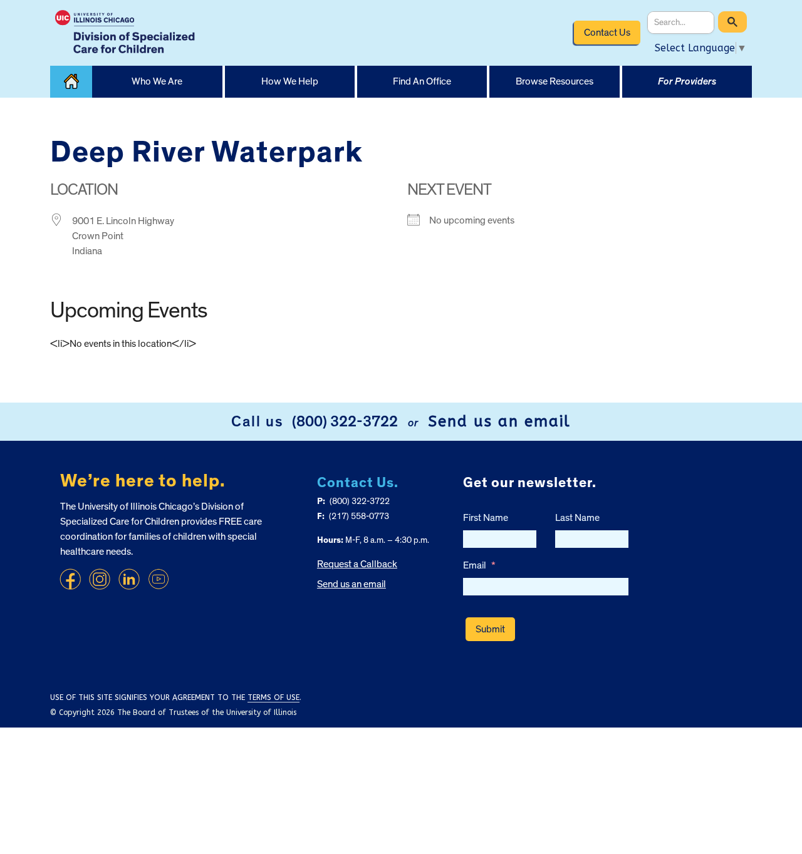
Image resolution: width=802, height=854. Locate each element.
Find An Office (422, 81)
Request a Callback (357, 564)
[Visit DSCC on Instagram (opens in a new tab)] (100, 579)
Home (71, 82)
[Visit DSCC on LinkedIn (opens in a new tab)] (129, 579)
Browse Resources (554, 81)
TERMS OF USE (273, 697)
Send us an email (499, 421)
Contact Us (607, 33)
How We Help (289, 81)
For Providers (687, 81)
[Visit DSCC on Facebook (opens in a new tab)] (70, 579)
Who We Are (157, 81)
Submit (490, 629)
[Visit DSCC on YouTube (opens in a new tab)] (158, 579)
